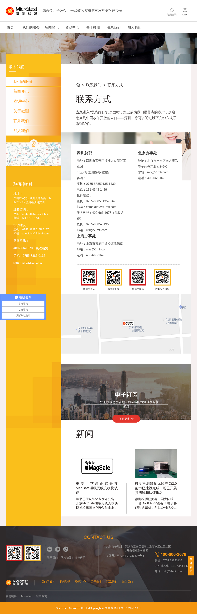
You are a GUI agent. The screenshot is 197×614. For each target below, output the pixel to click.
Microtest (26, 596)
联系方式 (115, 85)
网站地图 (66, 557)
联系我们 (114, 27)
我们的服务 (31, 27)
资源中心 (72, 27)
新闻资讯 (52, 27)
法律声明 (80, 557)
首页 (10, 27)
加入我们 (134, 27)
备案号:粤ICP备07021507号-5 (123, 608)
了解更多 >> (126, 418)
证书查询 (172, 14)
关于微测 (93, 27)
